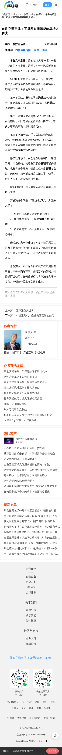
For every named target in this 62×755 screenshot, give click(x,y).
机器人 (15, 708)
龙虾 (39, 708)
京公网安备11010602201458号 (31, 734)
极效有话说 (36, 14)
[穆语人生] (14, 340)
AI (23, 702)
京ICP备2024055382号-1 (31, 728)
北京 (29, 702)
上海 (52, 702)
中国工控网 (49, 718)
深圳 (45, 702)
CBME (47, 708)
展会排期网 (34, 718)
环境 (31, 708)
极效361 (17, 14)
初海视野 (21, 718)
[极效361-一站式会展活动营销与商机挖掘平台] (10, 4)
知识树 (10, 718)
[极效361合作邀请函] (9, 441)
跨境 (37, 702)
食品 (23, 708)
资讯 (26, 14)
